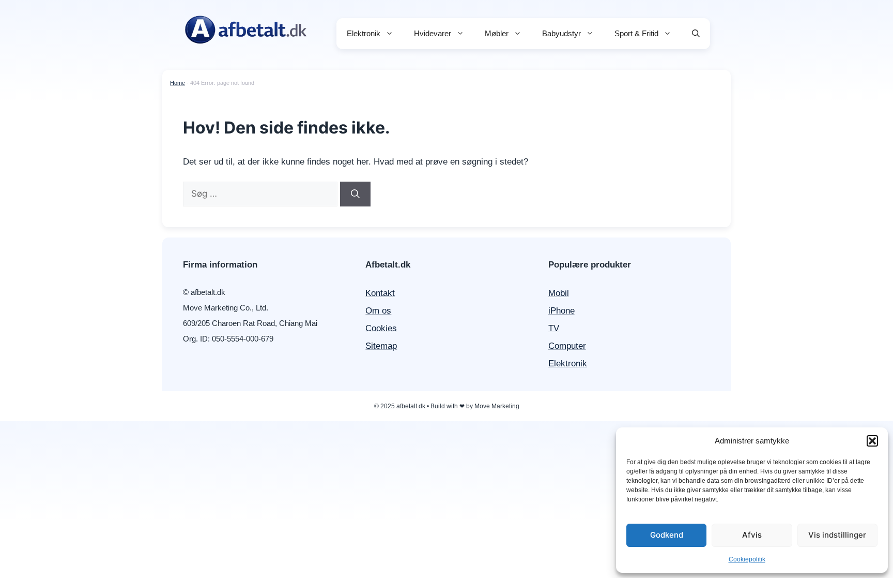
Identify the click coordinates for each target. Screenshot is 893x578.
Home (177, 83)
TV (553, 328)
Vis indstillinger (837, 535)
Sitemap (381, 346)
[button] (872, 441)
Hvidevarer (432, 33)
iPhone (561, 311)
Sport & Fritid (636, 33)
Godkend (666, 535)
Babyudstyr (561, 33)
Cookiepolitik (747, 559)
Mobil (558, 293)
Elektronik (363, 33)
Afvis (752, 535)
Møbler (497, 33)
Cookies (381, 328)
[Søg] (355, 194)
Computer (567, 346)
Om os (378, 311)
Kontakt (380, 293)
